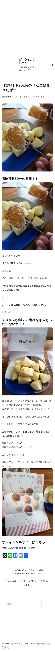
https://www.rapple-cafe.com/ (18, 547)
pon (10, 96)
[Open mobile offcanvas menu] (3, 65)
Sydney (5, 647)
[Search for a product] (52, 65)
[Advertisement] (27, 28)
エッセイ (35, 96)
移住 (42, 96)
